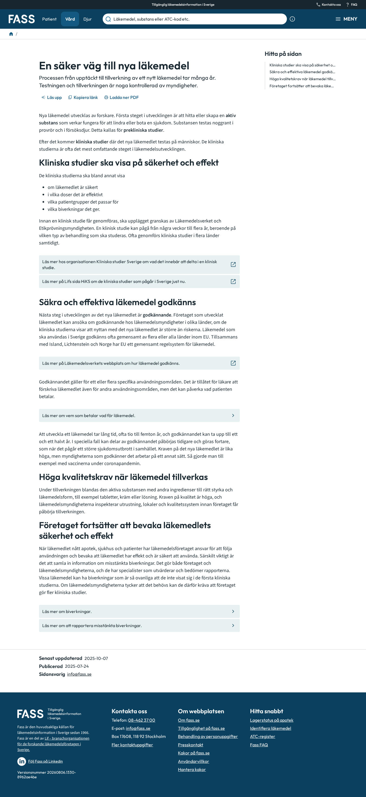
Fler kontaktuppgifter (132, 744)
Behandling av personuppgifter (208, 736)
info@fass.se (79, 674)
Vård (70, 19)
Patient (49, 19)
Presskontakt (190, 744)
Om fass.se (189, 720)
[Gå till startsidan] (22, 19)
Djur (87, 19)
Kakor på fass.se (194, 753)
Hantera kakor (192, 769)
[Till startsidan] (11, 33)
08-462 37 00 (141, 720)
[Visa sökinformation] (292, 19)
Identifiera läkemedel (270, 728)
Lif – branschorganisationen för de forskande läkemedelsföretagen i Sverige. (53, 744)
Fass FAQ (259, 744)
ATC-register (262, 736)
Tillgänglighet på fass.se (201, 728)
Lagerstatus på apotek (271, 720)
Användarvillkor (193, 761)
